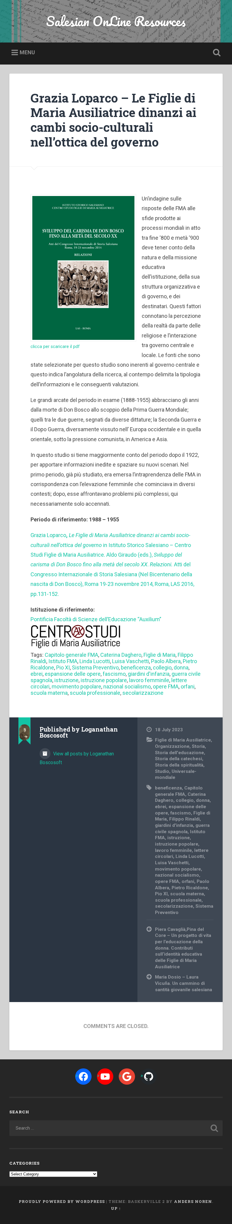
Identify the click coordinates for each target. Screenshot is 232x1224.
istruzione (66, 680)
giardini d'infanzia (148, 674)
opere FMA (166, 686)
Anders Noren (193, 1201)
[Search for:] (116, 1128)
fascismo (114, 674)
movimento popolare (76, 686)
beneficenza (136, 667)
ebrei (37, 674)
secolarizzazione (142, 693)
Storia (198, 746)
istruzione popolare (104, 680)
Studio (162, 771)
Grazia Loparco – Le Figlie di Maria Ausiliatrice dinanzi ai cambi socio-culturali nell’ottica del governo (113, 120)
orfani (188, 686)
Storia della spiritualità (179, 765)
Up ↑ (116, 1208)
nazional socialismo (127, 686)
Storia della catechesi (178, 758)
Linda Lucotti (94, 661)
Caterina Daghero (120, 655)
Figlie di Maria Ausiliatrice (183, 740)
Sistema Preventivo (95, 667)
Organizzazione (172, 746)
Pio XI (63, 667)
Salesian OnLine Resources (116, 21)
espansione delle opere (73, 674)
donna (181, 667)
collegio (162, 667)
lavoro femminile (149, 680)
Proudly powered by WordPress (62, 1201)
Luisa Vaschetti (130, 661)
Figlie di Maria (159, 655)
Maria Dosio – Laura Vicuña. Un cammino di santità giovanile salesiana (183, 983)
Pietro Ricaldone (190, 887)
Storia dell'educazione (179, 752)
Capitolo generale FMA (71, 655)
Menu (27, 52)
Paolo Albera (166, 661)
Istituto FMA (62, 661)
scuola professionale (95, 693)
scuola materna (49, 693)
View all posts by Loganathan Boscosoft (77, 758)
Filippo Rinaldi (184, 819)
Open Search (216, 53)
